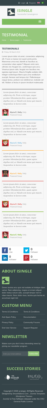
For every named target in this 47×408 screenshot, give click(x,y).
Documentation (30, 317)
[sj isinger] (23, 12)
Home (4, 40)
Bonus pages (14, 40)
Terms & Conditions (10, 312)
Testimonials (10, 48)
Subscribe (33, 353)
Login (22, 3)
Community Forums (32, 322)
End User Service (9, 328)
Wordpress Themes (24, 396)
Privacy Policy (7, 322)
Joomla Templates (37, 394)
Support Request (30, 328)
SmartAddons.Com (20, 394)
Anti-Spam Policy (9, 317)
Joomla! (6, 399)
